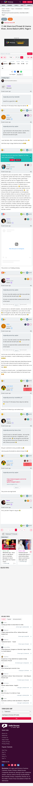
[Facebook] (3, 765)
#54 (31, 225)
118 (24, 529)
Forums (9, 5)
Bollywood (5, 630)
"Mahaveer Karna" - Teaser (8, 641)
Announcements (17, 619)
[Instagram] (12, 765)
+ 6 (30, 219)
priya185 (27, 636)
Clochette (27, 670)
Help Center (5, 739)
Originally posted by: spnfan (10, 126)
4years (6, 63)
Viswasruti (26, 653)
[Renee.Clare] (2, 64)
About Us (4, 733)
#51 (31, 91)
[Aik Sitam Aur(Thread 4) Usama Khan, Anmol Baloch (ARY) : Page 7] (28, 57)
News (3, 5)
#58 (31, 426)
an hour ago (18, 627)
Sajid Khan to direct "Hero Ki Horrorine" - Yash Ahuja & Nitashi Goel (16, 676)
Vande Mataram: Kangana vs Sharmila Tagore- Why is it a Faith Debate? (16, 650)
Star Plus (4, 750)
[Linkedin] (18, 765)
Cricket (5, 622)
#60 (31, 507)
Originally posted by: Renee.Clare (12, 430)
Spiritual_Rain (26, 627)
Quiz (22, 5)
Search (29, 53)
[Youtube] (9, 765)
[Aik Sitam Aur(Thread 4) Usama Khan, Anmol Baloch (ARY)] (2, 57)
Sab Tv (4, 758)
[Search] (20, 2)
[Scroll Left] (2, 81)
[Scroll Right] (31, 81)
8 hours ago (21, 644)
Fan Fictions (6, 683)
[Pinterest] (15, 765)
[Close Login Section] (30, 157)
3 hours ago (21, 636)
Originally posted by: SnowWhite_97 (12, 397)
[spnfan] (10, 64)
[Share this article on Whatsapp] (21, 72)
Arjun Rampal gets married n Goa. (10, 668)
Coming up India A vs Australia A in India (12, 624)
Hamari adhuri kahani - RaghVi (9, 685)
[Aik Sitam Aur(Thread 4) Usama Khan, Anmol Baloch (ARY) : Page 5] (5, 57)
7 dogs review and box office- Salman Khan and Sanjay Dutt (14, 633)
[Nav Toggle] (2, 2)
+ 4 (30, 165)
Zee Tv (4, 752)
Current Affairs (6, 647)
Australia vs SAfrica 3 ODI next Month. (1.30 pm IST (15, 700)
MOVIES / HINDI (22, 550)
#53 (31, 171)
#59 (31, 468)
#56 (31, 331)
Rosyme (27, 644)
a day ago (21, 670)
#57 (31, 393)
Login (24, 2)
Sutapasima (26, 663)
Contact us (5, 737)
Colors (4, 754)
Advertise (4, 735)
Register (30, 2)
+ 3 (30, 115)
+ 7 (30, 385)
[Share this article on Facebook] (15, 72)
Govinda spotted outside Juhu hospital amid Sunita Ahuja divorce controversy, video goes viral (24, 556)
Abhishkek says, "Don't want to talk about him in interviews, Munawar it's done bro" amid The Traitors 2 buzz (9, 557)
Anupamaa (5, 656)
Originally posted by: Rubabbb (11, 97)
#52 (31, 122)
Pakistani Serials (8, 22)
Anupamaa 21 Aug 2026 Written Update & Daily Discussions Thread (14, 659)
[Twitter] (6, 765)
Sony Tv (4, 756)
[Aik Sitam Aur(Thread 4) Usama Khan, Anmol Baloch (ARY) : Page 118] (31, 57)
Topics (16, 5)
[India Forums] (8, 2)
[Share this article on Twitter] (18, 72)
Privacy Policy (6, 744)
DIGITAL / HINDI (6, 550)
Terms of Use (6, 741)
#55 (31, 285)
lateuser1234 (26, 687)
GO (21, 57)
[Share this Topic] (12, 72)
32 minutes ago (18, 663)
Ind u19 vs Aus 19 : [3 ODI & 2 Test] (10, 693)
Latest (3, 619)
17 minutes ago (20, 680)
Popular (9, 619)
